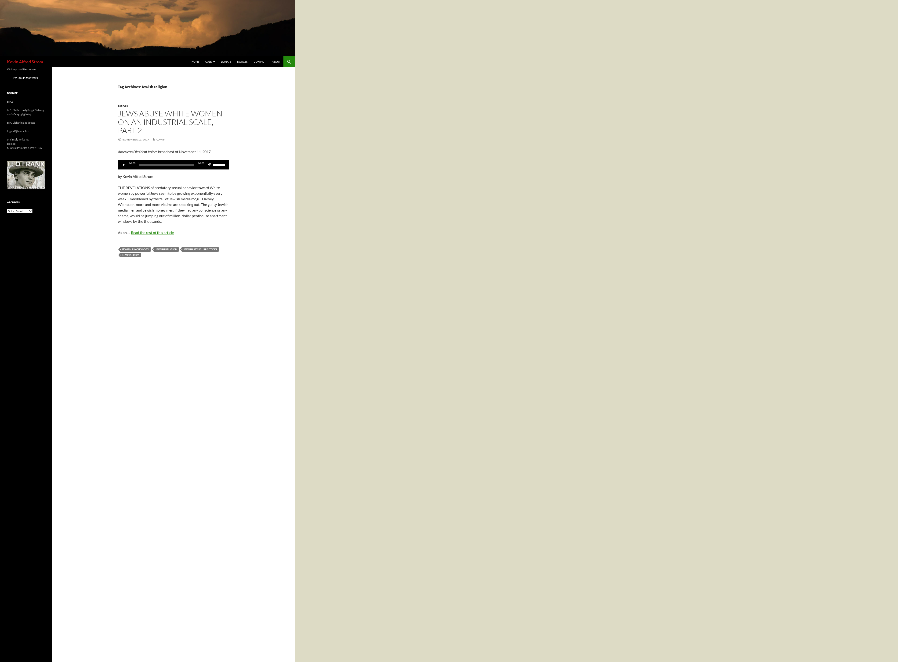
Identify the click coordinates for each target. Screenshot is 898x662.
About (276, 61)
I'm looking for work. (26, 77)
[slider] (219, 164)
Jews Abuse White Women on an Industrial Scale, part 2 (170, 122)
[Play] (124, 164)
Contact (260, 61)
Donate (226, 61)
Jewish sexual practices (200, 249)
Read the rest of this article (152, 232)
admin (160, 139)
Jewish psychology (135, 249)
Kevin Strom (130, 254)
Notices (242, 61)
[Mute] (209, 164)
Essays (123, 105)
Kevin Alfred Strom (25, 61)
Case (208, 61)
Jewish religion (166, 249)
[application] (173, 164)
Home (195, 61)
